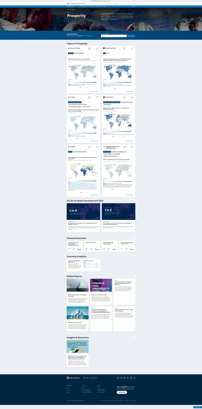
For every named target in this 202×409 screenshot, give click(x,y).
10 (131, 49)
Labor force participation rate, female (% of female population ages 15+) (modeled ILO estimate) (117, 59)
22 (131, 98)
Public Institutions (107, 104)
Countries (84, 385)
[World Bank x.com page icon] (121, 378)
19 (96, 49)
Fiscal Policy (70, 53)
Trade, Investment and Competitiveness (112, 147)
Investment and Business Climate (110, 156)
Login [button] (134, 6)
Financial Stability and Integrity (74, 106)
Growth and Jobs (110, 48)
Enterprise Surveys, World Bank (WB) (78, 136)
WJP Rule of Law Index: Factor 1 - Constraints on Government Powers (116, 108)
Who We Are (68, 385)
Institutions (109, 97)
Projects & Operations (86, 389)
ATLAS (88, 6)
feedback (109, 0)
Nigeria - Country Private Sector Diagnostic (90, 263)
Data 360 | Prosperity (81, 3)
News (67, 387)
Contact (68, 392)
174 (124, 49)
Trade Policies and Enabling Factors (119, 151)
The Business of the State (75, 322)
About (105, 6)
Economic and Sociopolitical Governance (112, 102)
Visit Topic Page (94, 91)
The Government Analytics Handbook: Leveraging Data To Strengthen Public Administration (100, 311)
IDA (87, 377)
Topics (83, 387)
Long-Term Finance (86, 106)
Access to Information (120, 400)
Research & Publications (86, 392)
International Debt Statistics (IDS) (108, 243)
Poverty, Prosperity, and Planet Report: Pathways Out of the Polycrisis (123, 283)
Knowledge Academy (102, 389)
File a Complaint (133, 400)
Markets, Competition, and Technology (112, 154)
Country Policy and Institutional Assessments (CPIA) (73, 244)
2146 (89, 49)
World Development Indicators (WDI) (114, 84)
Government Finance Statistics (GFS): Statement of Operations (84, 84)
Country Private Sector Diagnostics (74, 261)
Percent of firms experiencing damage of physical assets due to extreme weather (83, 110)
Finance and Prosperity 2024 (99, 295)
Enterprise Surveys (75, 134)
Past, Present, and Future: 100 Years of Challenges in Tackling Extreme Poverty (117, 223)
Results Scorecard (101, 392)
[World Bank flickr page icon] (134, 378)
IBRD (84, 377)
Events (99, 385)
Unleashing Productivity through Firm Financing (124, 310)
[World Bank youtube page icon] (130, 378)
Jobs (104, 53)
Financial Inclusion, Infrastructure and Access (77, 104)
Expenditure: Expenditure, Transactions (79, 59)
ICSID (96, 377)
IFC (89, 377)
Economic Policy (75, 48)
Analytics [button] (92, 6)
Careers (68, 389)
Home (68, 6)
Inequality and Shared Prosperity (80, 151)
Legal (101, 400)
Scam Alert (127, 400)
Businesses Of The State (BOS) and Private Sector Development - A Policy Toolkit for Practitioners (77, 357)
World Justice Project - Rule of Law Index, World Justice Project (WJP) (119, 134)
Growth (108, 53)
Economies (72, 6)
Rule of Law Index (110, 133)
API (102, 6)
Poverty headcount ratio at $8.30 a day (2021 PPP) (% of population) (83, 158)
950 (89, 98)
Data (98, 387)
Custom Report (98, 6)
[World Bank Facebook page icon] (117, 378)
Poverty (72, 146)
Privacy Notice (105, 400)
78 (88, 147)
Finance (72, 97)
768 (124, 98)
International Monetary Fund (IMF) (78, 85)
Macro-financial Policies (79, 53)
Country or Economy (105, 33)
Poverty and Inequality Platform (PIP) (127, 243)
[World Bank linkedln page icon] (124, 378)
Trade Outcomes (107, 151)
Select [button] (103, 35)
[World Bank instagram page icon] (127, 378)
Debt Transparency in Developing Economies (77, 295)
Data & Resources (82, 6)
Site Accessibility (112, 400)
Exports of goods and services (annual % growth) (116, 159)
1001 (124, 147)
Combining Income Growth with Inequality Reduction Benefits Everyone (82, 223)
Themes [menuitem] (76, 6)
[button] (79, 87)
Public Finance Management (127, 102)
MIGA (92, 377)
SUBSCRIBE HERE (121, 392)
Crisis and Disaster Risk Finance (74, 102)
